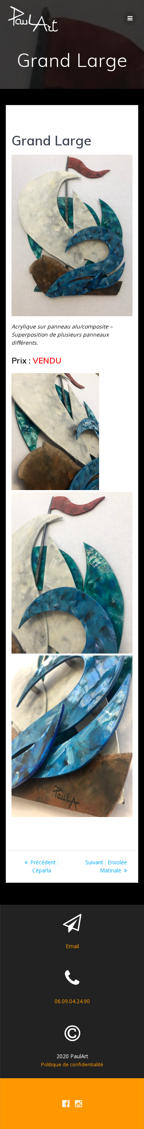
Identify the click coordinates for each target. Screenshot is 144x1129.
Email (72, 946)
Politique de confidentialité (72, 1064)
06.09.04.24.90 (72, 1001)
